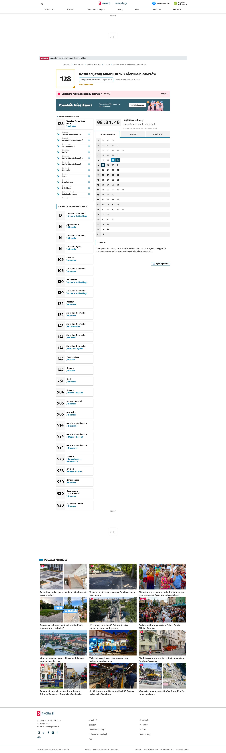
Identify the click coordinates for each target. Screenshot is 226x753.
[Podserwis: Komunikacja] (120, 3)
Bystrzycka (66, 170)
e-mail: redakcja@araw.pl (48, 726)
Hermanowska (74, 146)
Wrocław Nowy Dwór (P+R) (71, 134)
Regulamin (138, 749)
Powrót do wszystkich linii (69, 117)
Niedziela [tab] (157, 134)
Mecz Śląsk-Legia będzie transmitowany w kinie (68, 58)
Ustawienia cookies (182, 749)
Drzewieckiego (67, 182)
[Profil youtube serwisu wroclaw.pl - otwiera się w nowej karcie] (53, 732)
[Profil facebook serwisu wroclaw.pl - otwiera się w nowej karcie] (48, 732)
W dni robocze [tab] (108, 134)
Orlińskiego (66, 188)
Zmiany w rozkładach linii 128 (81, 93)
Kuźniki (64, 152)
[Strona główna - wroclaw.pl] (104, 3)
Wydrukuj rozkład (163, 264)
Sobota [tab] (132, 134)
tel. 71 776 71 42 (43, 723)
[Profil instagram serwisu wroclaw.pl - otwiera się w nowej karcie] (39, 732)
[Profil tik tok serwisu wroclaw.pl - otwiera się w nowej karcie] (44, 732)
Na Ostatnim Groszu (69, 194)
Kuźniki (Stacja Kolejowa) (74, 158)
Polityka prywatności (167, 749)
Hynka (64, 176)
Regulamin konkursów (151, 749)
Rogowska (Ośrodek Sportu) (72, 140)
